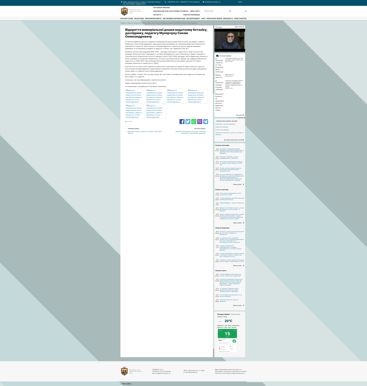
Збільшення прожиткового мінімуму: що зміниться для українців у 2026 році (231, 163)
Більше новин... (238, 184)
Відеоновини (239, 27)
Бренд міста (228, 18)
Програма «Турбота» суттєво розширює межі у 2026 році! (234, 59)
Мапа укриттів (229, 74)
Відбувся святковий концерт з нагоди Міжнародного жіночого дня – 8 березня (232, 209)
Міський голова (126, 18)
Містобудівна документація (174, 18)
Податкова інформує (221, 127)
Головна (123, 23)
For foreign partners (161, 7)
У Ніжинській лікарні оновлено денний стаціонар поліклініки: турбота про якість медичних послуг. (232, 255)
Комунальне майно (214, 18)
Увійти (240, 2)
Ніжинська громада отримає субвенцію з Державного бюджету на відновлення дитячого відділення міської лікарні (234, 83)
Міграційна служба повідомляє (225, 124)
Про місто (157, 15)
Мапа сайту (195, 11)
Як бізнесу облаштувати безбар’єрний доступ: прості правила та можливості (232, 233)
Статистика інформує (222, 130)
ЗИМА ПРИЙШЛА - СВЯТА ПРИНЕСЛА (232, 203)
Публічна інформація (191, 15)
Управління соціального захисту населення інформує (229, 133)
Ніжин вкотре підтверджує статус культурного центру (230, 193)
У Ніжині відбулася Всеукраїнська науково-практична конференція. (230, 275)
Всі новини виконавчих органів (233, 140)
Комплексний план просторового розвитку (171, 11)
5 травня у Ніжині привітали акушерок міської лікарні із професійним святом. (232, 260)
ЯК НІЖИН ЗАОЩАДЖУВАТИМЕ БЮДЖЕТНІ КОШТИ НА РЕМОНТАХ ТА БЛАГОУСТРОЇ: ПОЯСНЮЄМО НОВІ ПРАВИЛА (232, 151)
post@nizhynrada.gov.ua (212, 2)
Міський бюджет (193, 18)
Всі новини (239, 115)
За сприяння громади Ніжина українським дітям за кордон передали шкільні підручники (229, 290)
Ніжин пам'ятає (240, 18)
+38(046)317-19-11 (173, 2)
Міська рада (139, 18)
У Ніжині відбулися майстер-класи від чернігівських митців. (232, 198)
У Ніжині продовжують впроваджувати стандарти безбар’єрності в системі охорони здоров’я (230, 248)
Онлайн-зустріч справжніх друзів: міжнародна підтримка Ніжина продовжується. (230, 169)
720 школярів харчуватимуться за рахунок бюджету (231, 295)
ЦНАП (203, 18)
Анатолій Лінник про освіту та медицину (229, 300)
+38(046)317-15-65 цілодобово (190, 2)
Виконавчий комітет (153, 18)
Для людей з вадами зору (135, 4)
